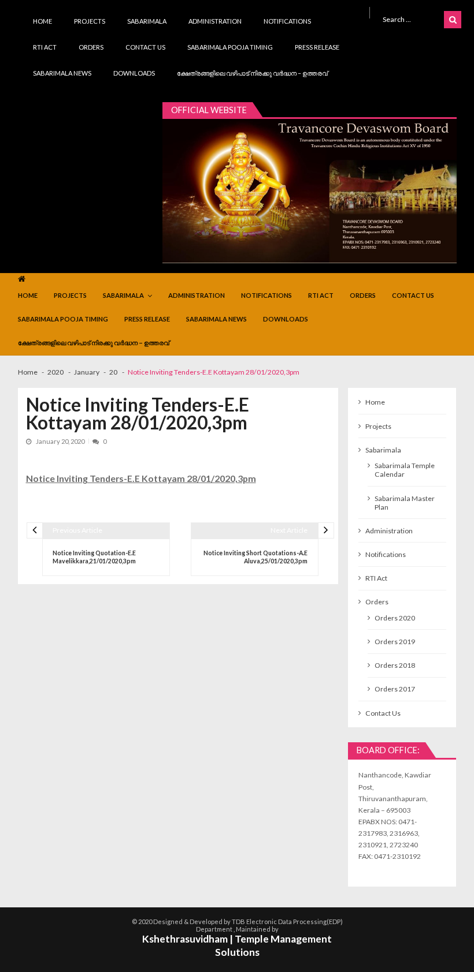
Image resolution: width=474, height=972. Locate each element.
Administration (215, 21)
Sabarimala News (62, 73)
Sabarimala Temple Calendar (405, 469)
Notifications (287, 21)
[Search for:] (411, 19)
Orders (91, 47)
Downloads (134, 73)
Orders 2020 (395, 618)
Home (42, 21)
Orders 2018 (395, 665)
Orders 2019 (395, 641)
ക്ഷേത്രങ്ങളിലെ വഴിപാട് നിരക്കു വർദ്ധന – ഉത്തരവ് (252, 73)
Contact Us (145, 47)
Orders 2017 (395, 689)
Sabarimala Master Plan (405, 502)
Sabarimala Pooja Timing (230, 47)
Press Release (317, 47)
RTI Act (45, 47)
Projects (89, 21)
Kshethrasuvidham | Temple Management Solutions (237, 945)
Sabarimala (146, 21)
